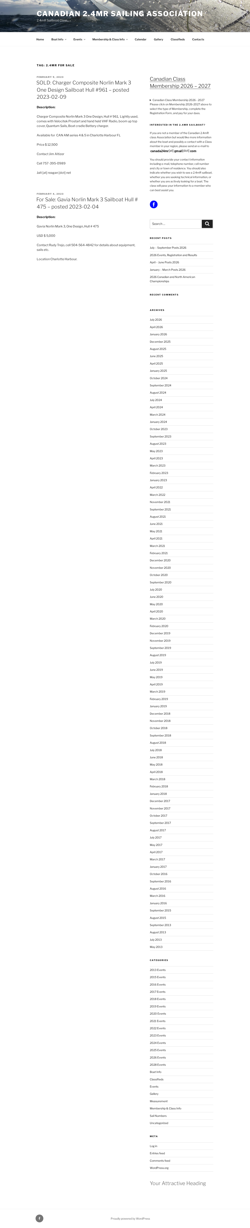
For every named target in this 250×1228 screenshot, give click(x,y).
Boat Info (57, 39)
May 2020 (156, 604)
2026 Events (158, 1057)
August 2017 (158, 830)
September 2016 (160, 881)
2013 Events (158, 970)
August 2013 (158, 932)
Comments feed (160, 1160)
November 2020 (160, 567)
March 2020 (158, 618)
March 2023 (157, 465)
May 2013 (156, 947)
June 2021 (156, 523)
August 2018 (158, 742)
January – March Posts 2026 (168, 269)
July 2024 (156, 400)
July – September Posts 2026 (168, 247)
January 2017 (158, 866)
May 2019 (156, 677)
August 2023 (158, 443)
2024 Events (158, 1042)
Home (40, 39)
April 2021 (156, 538)
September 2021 (160, 509)
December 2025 (160, 341)
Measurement (159, 1101)
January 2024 (158, 421)
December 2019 (160, 633)
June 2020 (156, 596)
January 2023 (158, 480)
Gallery (158, 39)
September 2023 (160, 436)
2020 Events (158, 1013)
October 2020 (159, 575)
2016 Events (158, 984)
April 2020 (156, 611)
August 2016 (158, 888)
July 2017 (156, 837)
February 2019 (159, 699)
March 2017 (157, 859)
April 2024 (156, 407)
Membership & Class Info (108, 39)
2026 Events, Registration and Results (173, 255)
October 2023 (159, 429)
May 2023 (156, 451)
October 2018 (158, 728)
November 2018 (160, 720)
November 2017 (160, 808)
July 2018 (156, 750)
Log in (153, 1146)
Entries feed (157, 1153)
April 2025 (156, 363)
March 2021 (157, 545)
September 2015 (160, 910)
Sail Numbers (158, 1115)
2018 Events (158, 999)
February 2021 (159, 553)
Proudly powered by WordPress (130, 1218)
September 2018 (160, 735)
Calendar (140, 39)
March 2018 (157, 779)
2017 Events (157, 991)
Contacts (198, 39)
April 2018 (156, 772)
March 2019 (157, 691)
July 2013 (156, 939)
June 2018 (156, 757)
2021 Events (157, 1021)
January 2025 (158, 370)
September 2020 (160, 582)
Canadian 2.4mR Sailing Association (120, 13)
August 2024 (158, 392)
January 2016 (158, 903)
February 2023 (159, 473)
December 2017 (160, 801)
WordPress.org (159, 1167)
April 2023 (156, 458)
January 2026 (158, 334)
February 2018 (159, 786)
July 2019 (156, 662)
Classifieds (178, 39)
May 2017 (156, 844)
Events (77, 39)
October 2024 (159, 378)
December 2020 (160, 560)
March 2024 (157, 414)
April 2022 (156, 487)
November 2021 (160, 502)
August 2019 (158, 655)
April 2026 (156, 327)
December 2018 (160, 713)
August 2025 (158, 348)
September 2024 (160, 385)
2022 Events (158, 1028)
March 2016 (157, 895)
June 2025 (156, 356)
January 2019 (158, 706)
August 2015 (158, 917)
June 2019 (156, 669)
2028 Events (158, 1064)
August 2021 (158, 516)
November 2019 (160, 640)
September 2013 (160, 925)
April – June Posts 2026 (164, 262)
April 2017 (156, 852)
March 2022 (157, 494)
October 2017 (158, 815)
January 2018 (158, 793)
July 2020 (156, 589)
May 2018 (156, 764)
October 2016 (158, 874)
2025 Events (158, 1050)
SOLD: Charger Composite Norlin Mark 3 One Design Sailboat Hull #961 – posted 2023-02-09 (83, 90)
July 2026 (156, 319)
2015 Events (158, 977)
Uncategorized (159, 1123)
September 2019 (160, 647)
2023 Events (158, 1035)
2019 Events (158, 1006)
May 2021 (156, 531)
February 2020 (159, 626)
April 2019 (156, 684)
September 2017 (160, 822)
